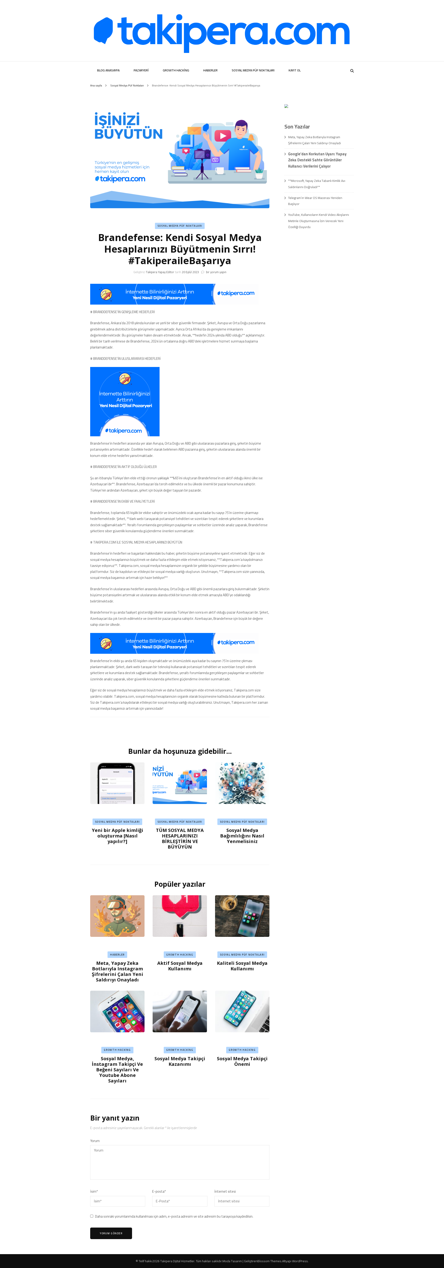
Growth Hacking (176, 70)
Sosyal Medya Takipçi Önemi (242, 1061)
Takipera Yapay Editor (160, 272)
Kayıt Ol (295, 70)
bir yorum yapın (215, 272)
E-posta (159, 1192)
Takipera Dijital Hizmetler (177, 1261)
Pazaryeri (141, 70)
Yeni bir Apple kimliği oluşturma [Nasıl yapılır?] (117, 835)
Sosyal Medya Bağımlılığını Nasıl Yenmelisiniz (242, 835)
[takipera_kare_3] (125, 435)
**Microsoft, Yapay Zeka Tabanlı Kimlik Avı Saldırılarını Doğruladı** (316, 184)
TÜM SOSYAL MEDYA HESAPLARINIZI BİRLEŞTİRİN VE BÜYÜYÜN (180, 838)
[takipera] (174, 303)
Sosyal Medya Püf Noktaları (253, 70)
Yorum (95, 1141)
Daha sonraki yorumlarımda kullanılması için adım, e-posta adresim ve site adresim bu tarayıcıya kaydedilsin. (174, 1216)
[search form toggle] (352, 71)
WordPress (300, 1261)
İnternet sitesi (225, 1192)
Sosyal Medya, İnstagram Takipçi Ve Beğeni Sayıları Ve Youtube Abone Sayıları (117, 1069)
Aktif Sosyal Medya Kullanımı (180, 966)
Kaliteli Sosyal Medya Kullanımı (242, 966)
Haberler (210, 70)
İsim (94, 1192)
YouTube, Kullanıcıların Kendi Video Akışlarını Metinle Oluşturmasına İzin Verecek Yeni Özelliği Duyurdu (318, 221)
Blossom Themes (269, 1261)
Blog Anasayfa (108, 70)
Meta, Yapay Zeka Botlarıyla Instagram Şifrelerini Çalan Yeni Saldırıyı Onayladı (117, 971)
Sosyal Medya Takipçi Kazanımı (179, 1061)
